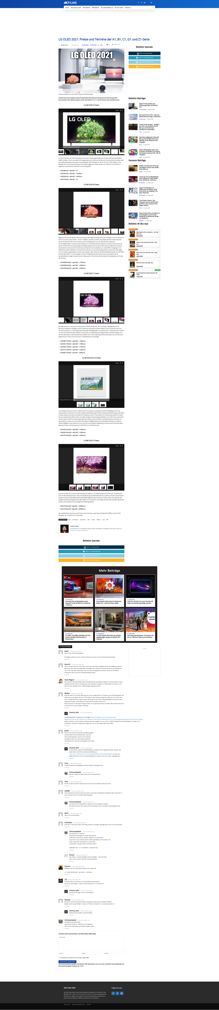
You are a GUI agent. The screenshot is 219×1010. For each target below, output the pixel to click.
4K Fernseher (142, 182)
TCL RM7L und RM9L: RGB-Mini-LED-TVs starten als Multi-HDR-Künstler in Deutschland (77, 637)
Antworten (67, 659)
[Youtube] (145, 3)
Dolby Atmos (75, 519)
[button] (151, 3)
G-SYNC (93, 519)
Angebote (141, 220)
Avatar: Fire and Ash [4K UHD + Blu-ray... (146, 243)
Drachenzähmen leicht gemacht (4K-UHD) (147, 273)
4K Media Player (142, 109)
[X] (142, 3)
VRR (107, 519)
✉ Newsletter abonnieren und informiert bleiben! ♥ (74, 957)
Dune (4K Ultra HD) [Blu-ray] (144, 263)
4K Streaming (142, 119)
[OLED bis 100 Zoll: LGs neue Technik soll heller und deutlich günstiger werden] (140, 586)
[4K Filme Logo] (73, 3)
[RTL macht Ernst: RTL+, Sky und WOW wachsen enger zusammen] (133, 117)
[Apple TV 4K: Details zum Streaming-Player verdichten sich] (133, 106)
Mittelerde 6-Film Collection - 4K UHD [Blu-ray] (147, 233)
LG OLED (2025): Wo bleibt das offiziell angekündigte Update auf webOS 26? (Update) (108, 637)
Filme (140, 132)
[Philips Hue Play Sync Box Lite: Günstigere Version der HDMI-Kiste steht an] (133, 168)
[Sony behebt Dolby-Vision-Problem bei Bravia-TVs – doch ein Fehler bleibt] (109, 586)
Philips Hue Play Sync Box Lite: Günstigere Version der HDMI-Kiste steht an (149, 167)
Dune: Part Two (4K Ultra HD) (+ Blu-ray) (147, 253)
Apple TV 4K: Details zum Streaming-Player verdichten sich (148, 105)
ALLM (69, 519)
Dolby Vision (83, 519)
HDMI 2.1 (99, 519)
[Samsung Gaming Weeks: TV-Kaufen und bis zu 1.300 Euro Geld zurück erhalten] (140, 620)
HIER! (81, 966)
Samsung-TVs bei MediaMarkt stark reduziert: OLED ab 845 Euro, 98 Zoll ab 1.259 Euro (148, 178)
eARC (88, 519)
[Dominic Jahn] (64, 529)
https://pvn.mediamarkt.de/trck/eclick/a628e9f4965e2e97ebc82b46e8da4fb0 (91, 754)
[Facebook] (139, 3)
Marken (141, 171)
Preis (103, 519)
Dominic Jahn (74, 526)
